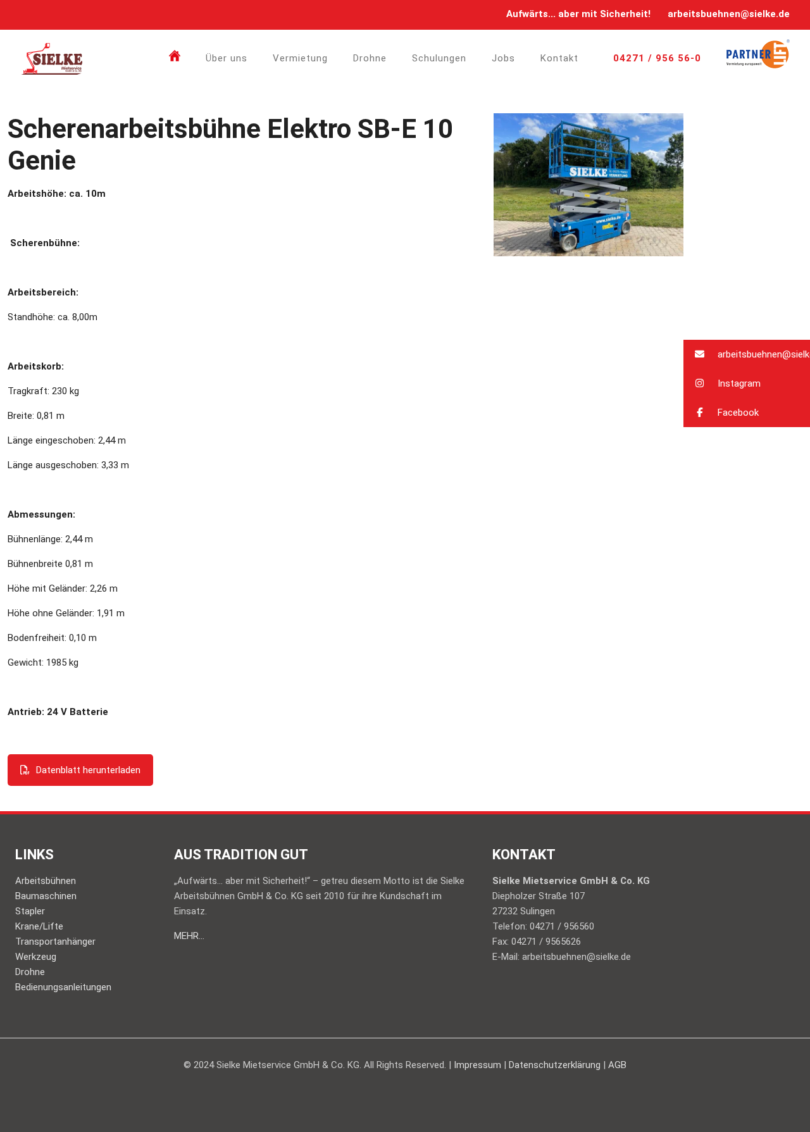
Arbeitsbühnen (45, 880)
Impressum (477, 1065)
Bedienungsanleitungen (63, 987)
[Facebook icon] (28, 14)
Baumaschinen (46, 896)
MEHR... (189, 936)
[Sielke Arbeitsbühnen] (52, 58)
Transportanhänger (55, 941)
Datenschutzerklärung (555, 1065)
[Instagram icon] (44, 14)
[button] (746, 354)
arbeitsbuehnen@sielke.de (729, 14)
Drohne (30, 972)
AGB (617, 1065)
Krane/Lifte (39, 926)
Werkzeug (35, 956)
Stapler (30, 911)
